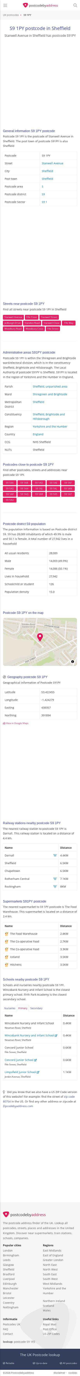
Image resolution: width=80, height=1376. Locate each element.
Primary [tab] (22, 1008)
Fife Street (52, 328)
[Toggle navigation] (5, 5)
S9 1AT (68, 494)
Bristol (7, 1293)
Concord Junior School (19, 1060)
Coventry (8, 1302)
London (8, 1250)
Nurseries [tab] (9, 1008)
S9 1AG (10, 488)
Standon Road (32, 323)
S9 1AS (53, 494)
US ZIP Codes (51, 1334)
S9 (43, 194)
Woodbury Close (34, 328)
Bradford (9, 1274)
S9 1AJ (39, 488)
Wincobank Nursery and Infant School (30, 1035)
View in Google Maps (17, 723)
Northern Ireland (54, 1301)
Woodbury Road (13, 328)
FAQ (5, 1329)
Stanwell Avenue (52, 163)
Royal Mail (49, 1324)
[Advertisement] (40, 82)
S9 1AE (53, 482)
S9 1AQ (24, 494)
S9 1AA (10, 482)
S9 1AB (24, 482)
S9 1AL (53, 488)
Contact (8, 1334)
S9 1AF (68, 482)
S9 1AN (68, 488)
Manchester (10, 1288)
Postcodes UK (11, 1324)
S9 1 (44, 202)
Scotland (48, 1306)
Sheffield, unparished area (50, 386)
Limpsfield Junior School (21, 1072)
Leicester (9, 1298)
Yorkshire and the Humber (50, 426)
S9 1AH (24, 488)
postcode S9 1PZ (24, 1342)
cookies (72, 1372)
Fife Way (68, 323)
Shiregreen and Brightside (50, 394)
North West (50, 1269)
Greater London (53, 1260)
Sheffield (47, 171)
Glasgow (8, 1265)
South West (50, 1279)
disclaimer (59, 1372)
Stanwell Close (51, 323)
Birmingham (11, 1255)
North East (50, 1265)
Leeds (6, 1260)
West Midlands (52, 1284)
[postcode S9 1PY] (40, 5)
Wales (47, 1310)
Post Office (50, 1329)
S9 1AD (39, 482)
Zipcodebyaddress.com (18, 1106)
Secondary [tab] (36, 1008)
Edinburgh (10, 1284)
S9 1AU (10, 500)
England (38, 434)
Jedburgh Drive (12, 323)
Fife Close (31, 317)
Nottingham (10, 1307)
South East (50, 1274)
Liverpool (9, 1279)
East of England (53, 1255)
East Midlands (52, 1250)
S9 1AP (10, 494)
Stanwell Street (49, 317)
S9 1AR (39, 494)
